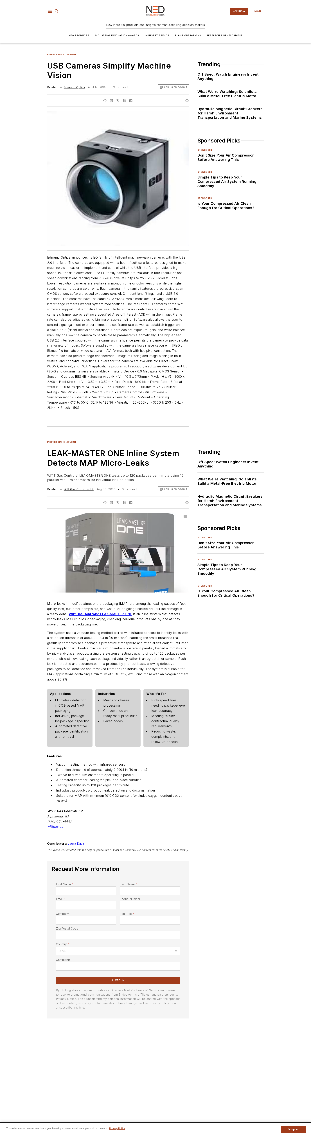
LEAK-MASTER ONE (116, 614)
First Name (64, 884)
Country (62, 944)
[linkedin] (111, 100)
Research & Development (224, 35)
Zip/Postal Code (67, 928)
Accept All (293, 1129)
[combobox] (118, 950)
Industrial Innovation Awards (117, 35)
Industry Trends (157, 35)
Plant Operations (188, 35)
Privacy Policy (117, 1128)
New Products (79, 35)
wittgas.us (55, 826)
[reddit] (124, 100)
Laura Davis (76, 843)
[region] (155, 1129)
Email (61, 899)
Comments (63, 960)
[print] (187, 100)
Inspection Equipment (61, 54)
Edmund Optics (74, 87)
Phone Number (130, 899)
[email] (131, 100)
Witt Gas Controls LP (79, 489)
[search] (56, 11)
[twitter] (118, 100)
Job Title (127, 914)
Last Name (128, 884)
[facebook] (105, 100)
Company (62, 914)
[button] (50, 11)
